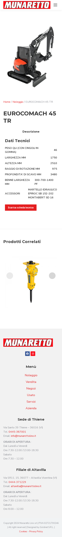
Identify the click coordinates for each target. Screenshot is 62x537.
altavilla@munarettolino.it (26, 486)
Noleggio (18, 102)
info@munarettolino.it (23, 436)
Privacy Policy (36, 531)
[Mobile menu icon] (55, 5)
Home (6, 102)
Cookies (23, 531)
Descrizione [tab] (31, 131)
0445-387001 (17, 432)
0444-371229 (17, 482)
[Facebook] (27, 353)
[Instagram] (33, 353)
